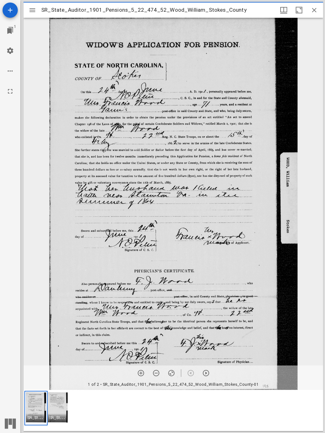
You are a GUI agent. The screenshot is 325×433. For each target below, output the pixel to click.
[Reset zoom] (171, 373)
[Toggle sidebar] (32, 10)
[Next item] (206, 373)
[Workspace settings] (10, 50)
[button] (36, 408)
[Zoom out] (156, 373)
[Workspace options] (10, 71)
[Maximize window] (299, 10)
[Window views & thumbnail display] (283, 10)
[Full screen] (10, 91)
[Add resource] (10, 10)
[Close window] (314, 10)
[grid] (173, 410)
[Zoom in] (141, 373)
